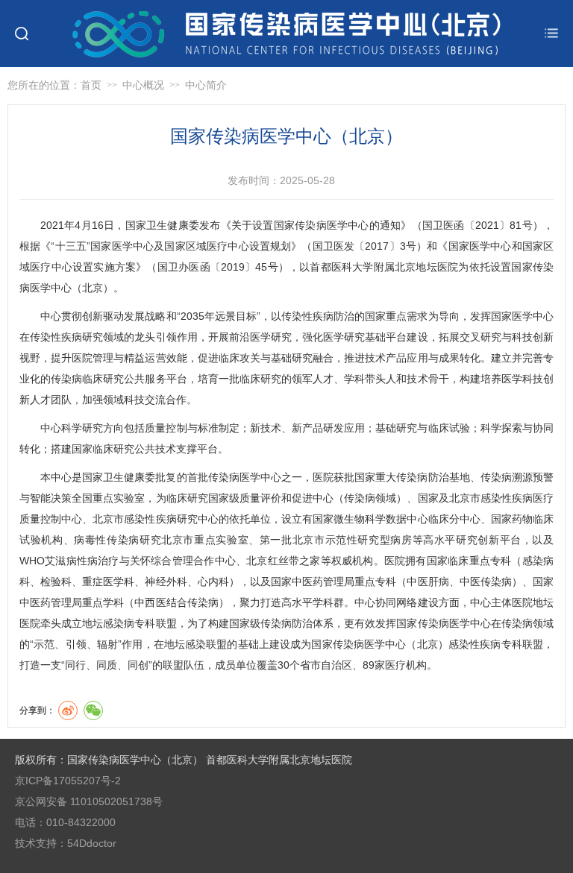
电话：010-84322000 (65, 822)
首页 (91, 85)
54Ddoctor (91, 843)
